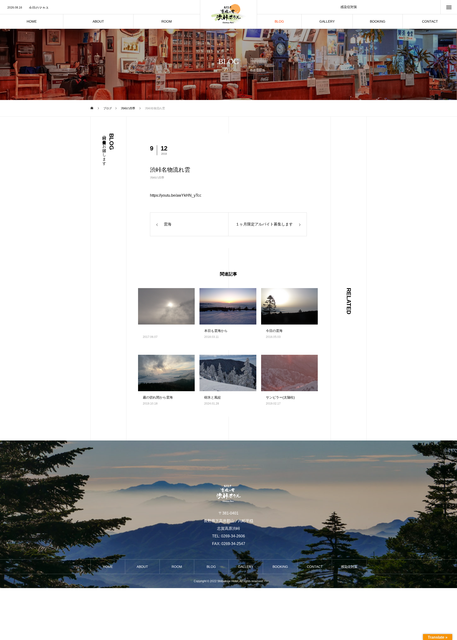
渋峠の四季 (157, 177)
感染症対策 (348, 7)
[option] (100, 7)
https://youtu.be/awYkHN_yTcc (175, 195)
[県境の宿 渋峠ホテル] (228, 14)
